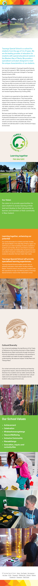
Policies (29, 575)
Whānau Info (22, 575)
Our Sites (5, 575)
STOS (9, 575)
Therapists (15, 575)
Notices (34, 575)
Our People (24, 573)
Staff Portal (26, 577)
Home (18, 573)
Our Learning (31, 573)
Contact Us (13, 577)
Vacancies (19, 577)
